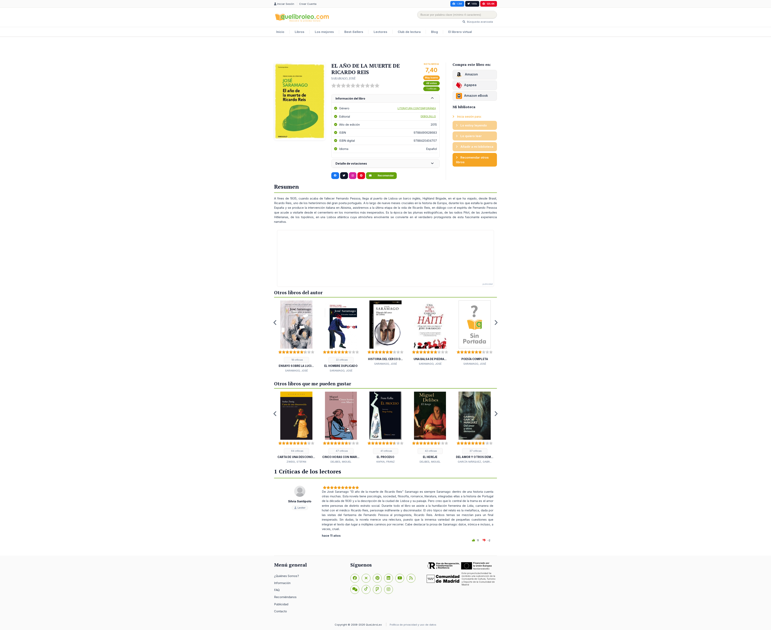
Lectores (380, 32)
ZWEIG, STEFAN (296, 461)
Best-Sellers (353, 32)
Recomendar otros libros (472, 160)
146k (474, 3)
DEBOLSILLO (428, 116)
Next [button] (496, 322)
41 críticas (386, 450)
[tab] (385, 98)
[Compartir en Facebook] (335, 175)
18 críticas (297, 359)
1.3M (459, 3)
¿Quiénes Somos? (286, 576)
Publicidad (281, 604)
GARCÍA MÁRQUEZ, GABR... (475, 461)
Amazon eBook (476, 96)
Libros (299, 32)
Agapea (470, 85)
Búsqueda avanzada (479, 21)
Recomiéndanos (285, 597)
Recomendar (385, 175)
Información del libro (350, 98)
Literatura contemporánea (417, 108)
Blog (434, 32)
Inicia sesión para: (468, 116)
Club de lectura (409, 32)
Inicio (280, 32)
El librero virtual (460, 32)
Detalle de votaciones (351, 163)
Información (282, 583)
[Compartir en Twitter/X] (344, 175)
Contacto (280, 611)
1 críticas (431, 88)
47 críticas (341, 450)
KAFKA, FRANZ (385, 461)
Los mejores (324, 32)
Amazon (471, 74)
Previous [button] (275, 322)
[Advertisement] (385, 50)
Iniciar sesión (286, 3)
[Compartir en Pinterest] (361, 175)
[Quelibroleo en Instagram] (352, 175)
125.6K (490, 3)
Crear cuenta (307, 3)
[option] (296, 336)
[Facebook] (354, 578)
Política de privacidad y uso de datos (413, 624)
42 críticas (430, 450)
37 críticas (475, 450)
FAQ (277, 590)
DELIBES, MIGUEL (340, 461)
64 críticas (297, 450)
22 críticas (341, 359)
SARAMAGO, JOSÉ (343, 78)
